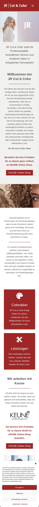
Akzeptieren (19, 487)
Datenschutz (16, 504)
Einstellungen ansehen (20, 499)
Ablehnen (19, 493)
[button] (36, 463)
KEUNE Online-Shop (19, 172)
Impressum (24, 504)
